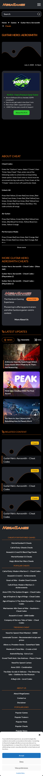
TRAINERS (25, 340)
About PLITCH (21, 113)
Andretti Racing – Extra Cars (21, 654)
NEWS (9, 340)
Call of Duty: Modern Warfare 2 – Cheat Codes (21, 571)
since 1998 (32, 299)
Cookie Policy (20, 773)
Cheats (8, 26)
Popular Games (21, 713)
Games (14, 22)
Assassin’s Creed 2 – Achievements (21, 576)
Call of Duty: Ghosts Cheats (21, 547)
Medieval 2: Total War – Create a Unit (21, 649)
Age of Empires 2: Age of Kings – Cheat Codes (21, 596)
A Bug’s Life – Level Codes (21, 679)
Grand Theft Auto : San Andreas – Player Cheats (21, 658)
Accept (21, 756)
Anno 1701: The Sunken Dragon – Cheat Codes (21, 592)
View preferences (21, 768)
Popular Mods (21, 722)
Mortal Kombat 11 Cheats (21, 556)
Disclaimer (21, 702)
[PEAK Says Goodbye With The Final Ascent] (21, 384)
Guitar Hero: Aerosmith (30, 22)
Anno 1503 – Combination (21, 667)
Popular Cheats (21, 726)
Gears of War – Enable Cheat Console (21, 580)
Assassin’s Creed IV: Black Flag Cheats (21, 552)
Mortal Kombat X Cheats (21, 543)
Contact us (21, 698)
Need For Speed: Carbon (22, 663)
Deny (21, 762)
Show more (21, 247)
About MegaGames (21, 693)
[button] (39, 734)
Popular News (21, 731)
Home (4, 22)
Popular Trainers (21, 717)
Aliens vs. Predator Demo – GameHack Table (21, 644)
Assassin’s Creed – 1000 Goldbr (21, 615)
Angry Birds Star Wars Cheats (21, 561)
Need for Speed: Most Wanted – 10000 (21, 633)
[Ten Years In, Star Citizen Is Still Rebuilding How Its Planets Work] (21, 411)
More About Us (21, 319)
